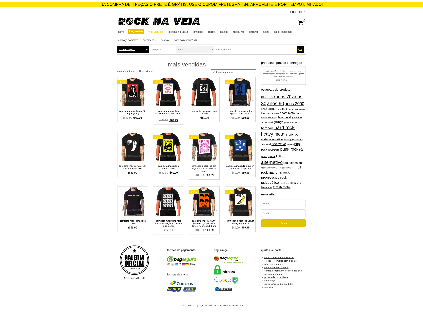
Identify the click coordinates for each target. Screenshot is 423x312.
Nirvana (290, 144)
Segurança (269, 280)
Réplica (211, 31)
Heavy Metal (273, 134)
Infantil (266, 31)
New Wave (278, 144)
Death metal (287, 113)
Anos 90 (275, 103)
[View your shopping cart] (300, 23)
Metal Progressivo (293, 139)
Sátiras (224, 31)
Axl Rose (278, 109)
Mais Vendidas (155, 31)
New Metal (266, 144)
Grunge (278, 122)
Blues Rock (267, 113)
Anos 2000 (294, 103)
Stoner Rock (295, 183)
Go (300, 49)
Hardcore (267, 128)
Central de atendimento (276, 267)
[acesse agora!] (134, 264)
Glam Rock (297, 117)
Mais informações (283, 80)
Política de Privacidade (276, 277)
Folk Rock (272, 117)
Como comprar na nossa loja (279, 257)
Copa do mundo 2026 (185, 40)
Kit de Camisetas (283, 31)
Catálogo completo (128, 40)
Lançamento (136, 31)
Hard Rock (284, 127)
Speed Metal (284, 183)
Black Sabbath (299, 109)
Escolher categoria (127, 49)
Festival (165, 40)
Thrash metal (281, 187)
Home (121, 31)
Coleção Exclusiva (178, 31)
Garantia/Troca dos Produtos (278, 284)
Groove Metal (267, 122)
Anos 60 (268, 97)
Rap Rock (271, 156)
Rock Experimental (269, 168)
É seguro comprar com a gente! (280, 260)
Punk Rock (289, 149)
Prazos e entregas (273, 264)
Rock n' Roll (294, 167)
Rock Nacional (271, 172)
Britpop (276, 113)
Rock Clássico (292, 163)
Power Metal (274, 150)
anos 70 (283, 96)
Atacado (268, 287)
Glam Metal (283, 117)
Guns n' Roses (290, 122)
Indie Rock (293, 134)
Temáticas (198, 31)
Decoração (149, 40)
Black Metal (287, 109)
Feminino (253, 31)
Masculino (238, 31)
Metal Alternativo (272, 139)
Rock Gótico (282, 168)
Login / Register (297, 11)
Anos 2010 (267, 109)
